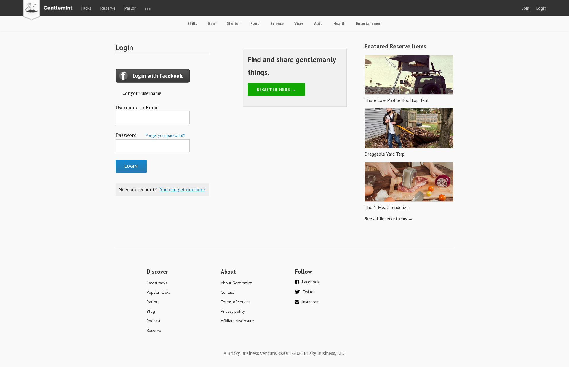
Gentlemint (49, 10)
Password (150, 135)
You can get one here (182, 189)
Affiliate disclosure (237, 320)
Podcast (153, 320)
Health (339, 23)
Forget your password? (165, 135)
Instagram (310, 302)
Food (255, 23)
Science (277, 23)
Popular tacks (158, 292)
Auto (318, 23)
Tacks (86, 8)
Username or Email (137, 107)
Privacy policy (233, 311)
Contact (227, 292)
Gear (212, 23)
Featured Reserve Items (395, 46)
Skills (192, 23)
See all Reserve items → (389, 218)
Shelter (233, 23)
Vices (298, 23)
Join (525, 8)
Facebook (310, 282)
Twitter (309, 292)
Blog (151, 311)
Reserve (108, 8)
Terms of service (236, 301)
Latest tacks (157, 282)
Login (541, 8)
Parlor (130, 8)
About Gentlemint (236, 282)
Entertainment (369, 23)
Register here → (276, 89)
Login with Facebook (153, 76)
